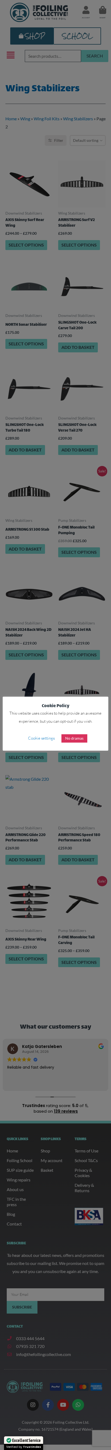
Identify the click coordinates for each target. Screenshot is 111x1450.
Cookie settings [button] (41, 738)
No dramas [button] (74, 738)
